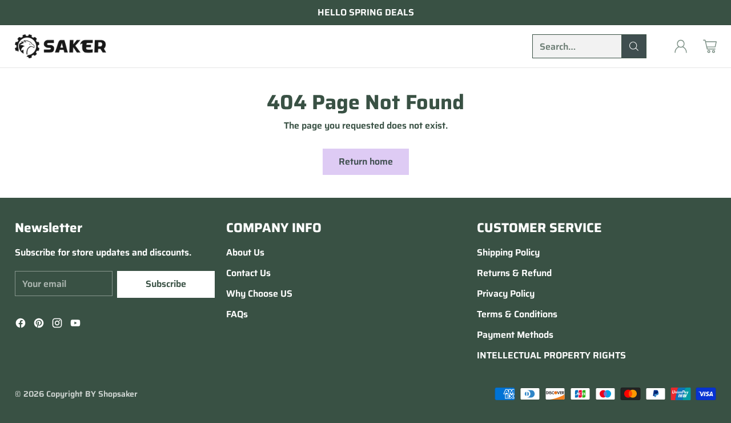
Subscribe (166, 284)
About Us (245, 252)
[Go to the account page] (681, 46)
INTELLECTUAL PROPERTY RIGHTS (551, 355)
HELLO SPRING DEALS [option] (366, 12)
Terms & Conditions (517, 314)
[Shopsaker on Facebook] (20, 325)
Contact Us (248, 273)
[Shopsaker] (60, 46)
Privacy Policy (506, 293)
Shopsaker (118, 394)
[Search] (633, 46)
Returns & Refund (514, 273)
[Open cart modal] (710, 46)
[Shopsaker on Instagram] (57, 325)
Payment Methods (515, 335)
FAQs (237, 314)
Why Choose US (259, 293)
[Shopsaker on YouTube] (75, 325)
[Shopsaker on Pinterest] (39, 325)
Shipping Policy (508, 252)
